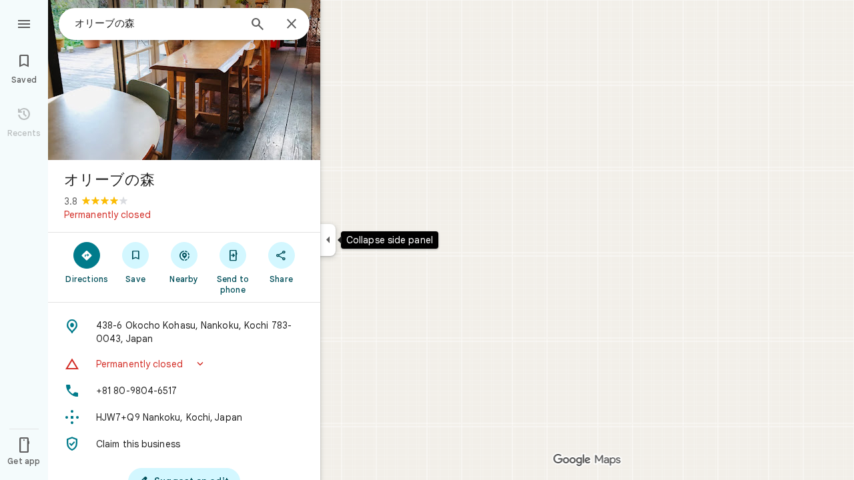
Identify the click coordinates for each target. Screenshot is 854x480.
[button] (184, 364)
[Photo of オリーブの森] (184, 80)
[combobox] (157, 23)
